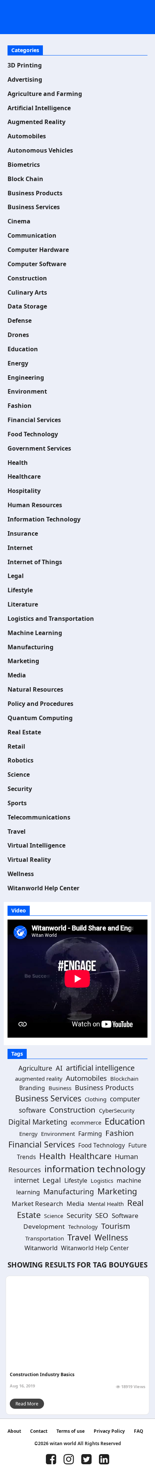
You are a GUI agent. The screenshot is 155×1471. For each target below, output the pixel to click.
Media (17, 675)
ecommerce (86, 1122)
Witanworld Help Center (43, 888)
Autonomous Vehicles (40, 150)
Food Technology (33, 434)
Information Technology (44, 519)
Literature (23, 604)
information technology (94, 1168)
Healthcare (24, 476)
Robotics (20, 760)
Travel (17, 831)
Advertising (25, 79)
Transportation (44, 1238)
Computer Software (37, 264)
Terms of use (70, 1431)
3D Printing (25, 65)
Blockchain (124, 1078)
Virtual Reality (29, 859)
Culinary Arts (27, 292)
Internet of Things (35, 562)
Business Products (35, 193)
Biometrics (24, 164)
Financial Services (34, 420)
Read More (26, 1404)
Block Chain (25, 179)
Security (20, 789)
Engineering (26, 377)
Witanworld (41, 1247)
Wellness (21, 874)
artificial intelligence (100, 1068)
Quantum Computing (40, 718)
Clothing (95, 1099)
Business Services (34, 207)
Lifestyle (20, 590)
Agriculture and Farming (45, 94)
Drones (18, 335)
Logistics (102, 1180)
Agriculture (35, 1068)
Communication (32, 235)
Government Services (39, 448)
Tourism (115, 1226)
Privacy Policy (109, 1431)
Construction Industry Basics (42, 1374)
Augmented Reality (36, 122)
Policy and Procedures (40, 704)
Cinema (19, 221)
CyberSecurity (117, 1110)
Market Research (37, 1203)
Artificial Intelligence (39, 108)
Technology (83, 1226)
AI (59, 1068)
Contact (38, 1431)
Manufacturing (30, 647)
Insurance (23, 533)
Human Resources (35, 505)
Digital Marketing (37, 1122)
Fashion (20, 405)
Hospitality (24, 491)
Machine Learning (35, 633)
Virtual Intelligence (36, 845)
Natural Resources (35, 689)
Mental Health (106, 1203)
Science (19, 774)
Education (23, 349)
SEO (101, 1215)
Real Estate (24, 732)
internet (26, 1180)
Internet (20, 548)
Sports (17, 803)
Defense (20, 320)
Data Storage (27, 306)
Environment (27, 391)
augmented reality (38, 1078)
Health (18, 462)
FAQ (138, 1431)
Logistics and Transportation (51, 618)
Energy (18, 363)
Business (60, 1088)
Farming (90, 1133)
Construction (27, 278)
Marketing (23, 661)
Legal (16, 576)
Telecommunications (39, 817)
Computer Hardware (38, 250)
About (14, 1431)
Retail (16, 746)
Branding (32, 1088)
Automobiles (27, 136)
